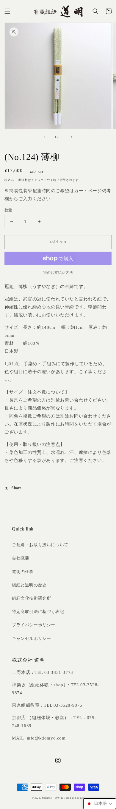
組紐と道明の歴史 (29, 585)
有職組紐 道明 (51, 798)
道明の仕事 (23, 571)
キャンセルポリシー (31, 638)
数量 (8, 210)
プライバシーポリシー (33, 625)
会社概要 (20, 558)
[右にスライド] (71, 136)
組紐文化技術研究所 (31, 598)
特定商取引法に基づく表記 (38, 611)
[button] (7, 11)
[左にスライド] (44, 136)
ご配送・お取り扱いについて (40, 545)
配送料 (23, 180)
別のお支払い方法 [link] (58, 273)
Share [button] (16, 488)
